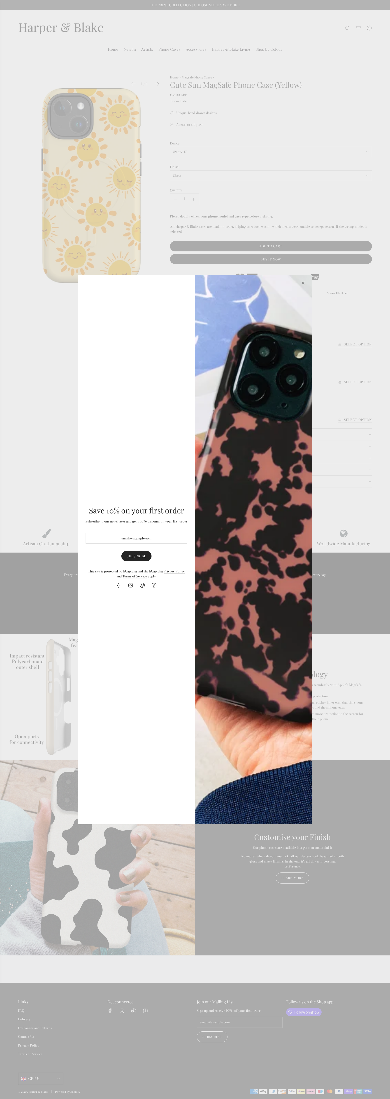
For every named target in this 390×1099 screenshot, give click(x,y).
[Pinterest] (142, 585)
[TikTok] (154, 585)
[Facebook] (119, 585)
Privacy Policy (174, 571)
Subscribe (136, 556)
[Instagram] (130, 585)
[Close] (303, 282)
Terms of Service (135, 576)
